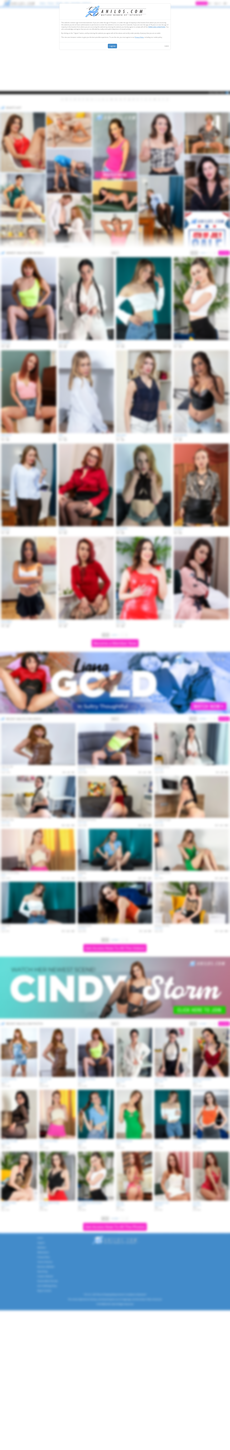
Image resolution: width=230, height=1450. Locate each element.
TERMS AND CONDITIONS (156, 27)
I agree (112, 46)
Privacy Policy (139, 37)
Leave (166, 46)
